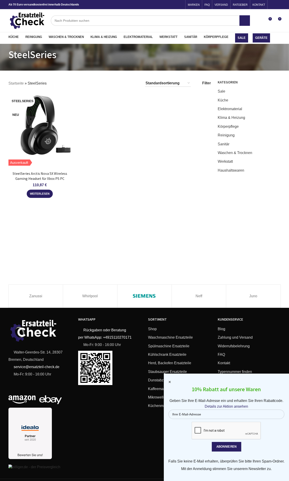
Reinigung (226, 135)
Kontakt (224, 363)
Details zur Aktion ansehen (226, 406)
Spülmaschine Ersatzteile (168, 346)
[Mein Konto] (260, 20)
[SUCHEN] (244, 20)
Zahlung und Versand (235, 337)
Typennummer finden (235, 372)
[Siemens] (144, 296)
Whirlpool (90, 296)
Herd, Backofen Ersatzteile (169, 363)
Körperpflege (228, 126)
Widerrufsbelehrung (234, 346)
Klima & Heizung (231, 118)
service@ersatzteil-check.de (36, 367)
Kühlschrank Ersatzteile (167, 354)
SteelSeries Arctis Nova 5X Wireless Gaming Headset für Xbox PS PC (40, 176)
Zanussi (35, 296)
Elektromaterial (230, 109)
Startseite (16, 83)
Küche (223, 100)
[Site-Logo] (27, 20)
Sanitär (223, 144)
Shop (152, 329)
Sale (221, 91)
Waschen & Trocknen (235, 153)
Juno (253, 296)
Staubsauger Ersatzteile (167, 372)
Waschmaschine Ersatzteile (170, 337)
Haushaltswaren (231, 170)
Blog (221, 329)
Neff (199, 296)
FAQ (221, 354)
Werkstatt (225, 161)
